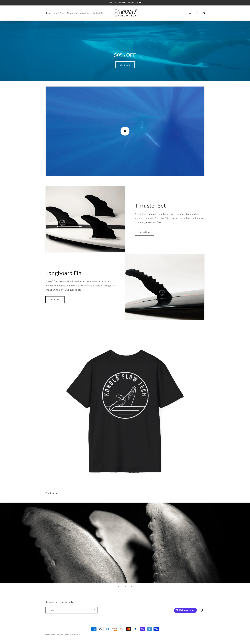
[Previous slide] (118, 586)
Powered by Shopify (72, 634)
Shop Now (125, 64)
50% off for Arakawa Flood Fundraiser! (155, 213)
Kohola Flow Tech (58, 634)
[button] (190, 13)
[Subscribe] (94, 610)
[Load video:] (125, 131)
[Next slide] (131, 586)
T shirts (49, 493)
